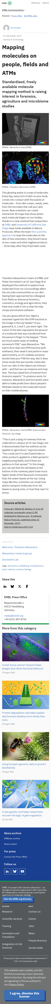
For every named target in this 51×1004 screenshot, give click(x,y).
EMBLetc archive (12, 839)
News (32, 933)
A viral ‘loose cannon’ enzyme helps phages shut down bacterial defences (22, 667)
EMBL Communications (13, 10)
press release (8, 570)
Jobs (31, 926)
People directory (38, 940)
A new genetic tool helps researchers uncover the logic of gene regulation (22, 814)
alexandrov (13, 566)
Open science (21, 958)
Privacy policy (9, 958)
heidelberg (24, 566)
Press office (16, 16)
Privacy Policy (16, 984)
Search (45, 3)
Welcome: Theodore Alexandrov (20, 547)
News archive (10, 844)
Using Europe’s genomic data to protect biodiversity (24, 766)
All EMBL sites (30, 16)
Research (7, 911)
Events (32, 919)
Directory (36, 3)
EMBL (8, 225)
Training (6, 926)
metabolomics (36, 566)
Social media (36, 948)
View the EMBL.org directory (18, 899)
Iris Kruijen (15, 28)
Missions (5, 906)
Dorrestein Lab (10, 560)
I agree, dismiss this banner (24, 995)
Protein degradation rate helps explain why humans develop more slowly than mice (23, 716)
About (31, 906)
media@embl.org (13, 616)
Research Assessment (36, 958)
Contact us (35, 911)
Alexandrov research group (17, 553)
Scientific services (12, 919)
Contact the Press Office (15, 857)
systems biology (23, 570)
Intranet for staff (30, 961)
